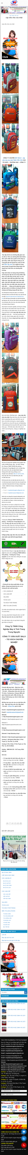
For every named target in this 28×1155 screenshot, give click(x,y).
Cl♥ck (21, 760)
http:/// (17, 737)
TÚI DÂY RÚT (6, 924)
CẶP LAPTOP (6, 896)
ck (7, 773)
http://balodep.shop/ (13, 733)
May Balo (21, 704)
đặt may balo (10, 687)
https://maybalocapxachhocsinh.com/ (11, 724)
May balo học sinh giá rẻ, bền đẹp (11, 940)
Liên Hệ (4, 934)
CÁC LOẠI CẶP (6, 891)
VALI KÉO (4, 902)
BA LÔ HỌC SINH (6, 872)
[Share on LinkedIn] (20, 823)
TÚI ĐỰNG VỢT (7, 920)
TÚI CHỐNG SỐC (7, 918)
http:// (13, 716)
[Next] (26, 850)
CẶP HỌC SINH (7, 898)
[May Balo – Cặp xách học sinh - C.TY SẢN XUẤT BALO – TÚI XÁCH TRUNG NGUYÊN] (14, 3)
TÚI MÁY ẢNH (6, 922)
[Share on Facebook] (10, 823)
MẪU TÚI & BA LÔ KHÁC (8, 911)
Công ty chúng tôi (8, 506)
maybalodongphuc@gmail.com (16, 490)
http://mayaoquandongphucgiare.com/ (14, 730)
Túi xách (4, 691)
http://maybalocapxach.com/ (15, 719)
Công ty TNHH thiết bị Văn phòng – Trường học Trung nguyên (14, 554)
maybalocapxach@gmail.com (16, 492)
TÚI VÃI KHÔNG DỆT (8, 916)
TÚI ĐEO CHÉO (7, 913)
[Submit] (25, 992)
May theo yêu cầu (14, 15)
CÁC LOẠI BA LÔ (6, 878)
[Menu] (2, 3)
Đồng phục (11, 691)
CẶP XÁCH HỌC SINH (8, 875)
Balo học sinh (19, 687)
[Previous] (1, 850)
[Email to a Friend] (15, 823)
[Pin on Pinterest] (18, 823)
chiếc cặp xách (8, 264)
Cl (5, 773)
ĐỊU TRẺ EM (6, 927)
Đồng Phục (11, 706)
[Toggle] (25, 591)
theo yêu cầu (18, 691)
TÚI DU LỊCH (5, 905)
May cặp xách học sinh (8, 937)
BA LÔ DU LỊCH (7, 881)
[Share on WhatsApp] (7, 823)
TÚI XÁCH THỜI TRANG (8, 908)
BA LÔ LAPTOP (7, 883)
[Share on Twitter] (12, 823)
